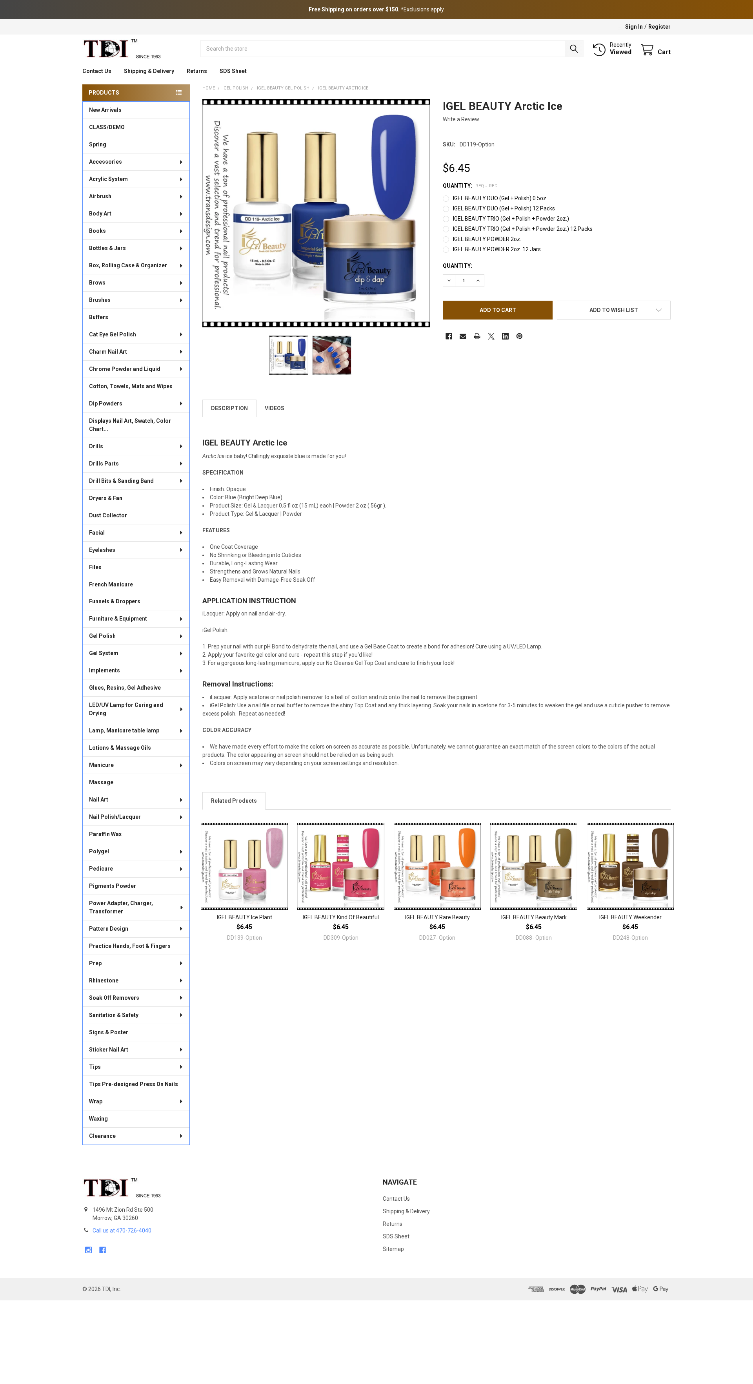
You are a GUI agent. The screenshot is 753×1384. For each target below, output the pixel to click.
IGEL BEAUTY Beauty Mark (534, 917)
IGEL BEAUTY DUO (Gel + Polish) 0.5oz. (500, 198)
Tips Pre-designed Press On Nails (133, 1084)
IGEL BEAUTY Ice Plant (244, 917)
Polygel (99, 851)
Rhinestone (103, 980)
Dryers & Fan (105, 498)
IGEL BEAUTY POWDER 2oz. (487, 239)
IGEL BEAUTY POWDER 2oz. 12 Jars (497, 249)
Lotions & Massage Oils (120, 748)
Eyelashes (102, 550)
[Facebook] (449, 336)
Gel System (103, 653)
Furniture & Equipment (118, 618)
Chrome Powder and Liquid (124, 369)
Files (95, 567)
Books (97, 231)
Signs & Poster (108, 1032)
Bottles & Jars (107, 248)
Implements (104, 670)
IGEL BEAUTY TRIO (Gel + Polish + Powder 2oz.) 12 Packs (523, 229)
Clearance (102, 1136)
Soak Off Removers (114, 998)
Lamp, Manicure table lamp (124, 730)
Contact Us (96, 71)
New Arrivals (105, 110)
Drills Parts (104, 463)
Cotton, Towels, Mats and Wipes (131, 386)
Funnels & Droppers (114, 601)
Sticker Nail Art (108, 1049)
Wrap (95, 1101)
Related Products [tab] (234, 801)
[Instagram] (88, 1250)
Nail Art (98, 799)
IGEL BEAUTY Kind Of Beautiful (341, 917)
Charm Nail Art (108, 352)
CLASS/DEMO (107, 127)
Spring (97, 144)
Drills (96, 446)
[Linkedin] (505, 336)
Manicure (101, 765)
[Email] (463, 336)
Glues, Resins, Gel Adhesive (125, 688)
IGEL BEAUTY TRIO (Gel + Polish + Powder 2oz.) (511, 218)
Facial (97, 532)
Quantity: (470, 186)
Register (659, 27)
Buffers (98, 317)
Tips (95, 1067)
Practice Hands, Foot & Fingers (130, 946)
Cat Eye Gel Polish (112, 334)
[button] (614, 310)
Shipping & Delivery (149, 71)
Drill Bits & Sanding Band (121, 481)
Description (229, 408)
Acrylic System (108, 179)
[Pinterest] (519, 336)
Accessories (105, 162)
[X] (491, 336)
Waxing (98, 1119)
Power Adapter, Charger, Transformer (121, 907)
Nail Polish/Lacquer (115, 817)
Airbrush (100, 196)
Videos (274, 408)
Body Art (100, 213)
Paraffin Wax (105, 834)
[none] (316, 213)
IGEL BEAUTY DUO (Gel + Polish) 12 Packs (504, 208)
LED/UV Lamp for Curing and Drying (126, 709)
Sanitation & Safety (113, 1015)
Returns (197, 71)
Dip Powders (105, 403)
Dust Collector (108, 515)
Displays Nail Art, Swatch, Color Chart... (130, 425)
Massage (101, 782)
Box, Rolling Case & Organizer (128, 265)
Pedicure (101, 868)
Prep (95, 963)
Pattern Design (108, 929)
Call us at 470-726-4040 (122, 1230)
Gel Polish (102, 636)
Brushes (100, 300)
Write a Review (461, 119)
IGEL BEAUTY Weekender (630, 917)
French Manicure (111, 584)
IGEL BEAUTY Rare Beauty (437, 917)
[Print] (477, 336)
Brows (97, 282)
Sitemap (393, 1249)
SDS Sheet (233, 71)
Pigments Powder (112, 886)
